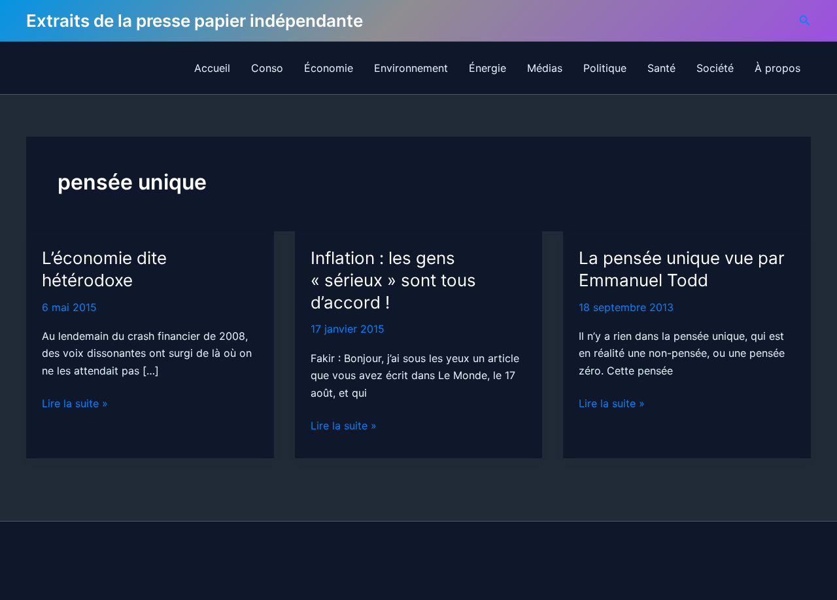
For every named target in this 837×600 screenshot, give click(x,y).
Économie (328, 68)
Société (715, 68)
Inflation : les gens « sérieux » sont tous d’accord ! (393, 280)
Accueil (212, 68)
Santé (661, 68)
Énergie (487, 68)
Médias (544, 68)
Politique (604, 68)
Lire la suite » (75, 404)
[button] (805, 20)
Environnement (411, 68)
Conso (267, 68)
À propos (777, 68)
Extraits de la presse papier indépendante (194, 20)
